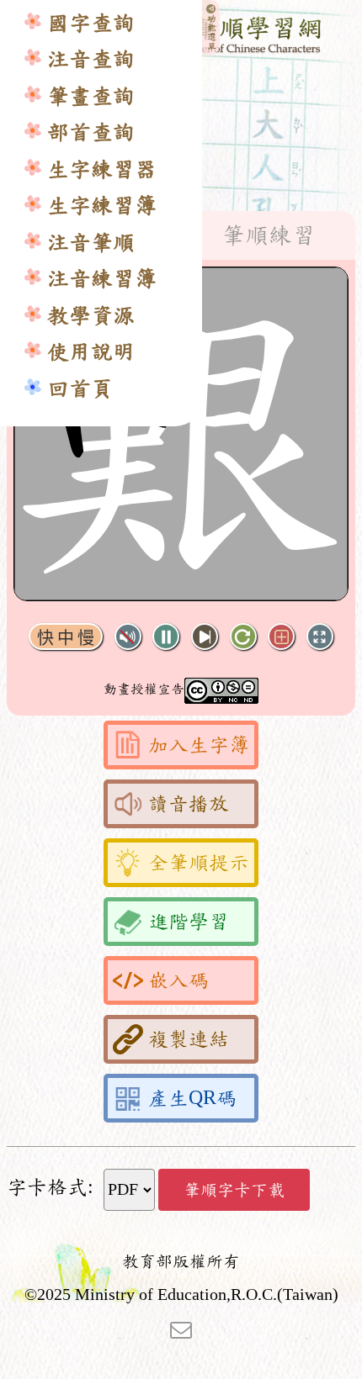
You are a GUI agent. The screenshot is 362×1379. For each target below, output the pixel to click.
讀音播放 (188, 804)
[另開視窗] (181, 1328)
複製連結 (188, 1039)
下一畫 (204, 637)
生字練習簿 (102, 205)
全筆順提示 (198, 863)
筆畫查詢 (91, 96)
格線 (281, 637)
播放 (166, 637)
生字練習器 (102, 169)
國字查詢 (91, 23)
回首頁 (80, 388)
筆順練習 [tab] (268, 235)
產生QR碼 (192, 1098)
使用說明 (91, 351)
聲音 (128, 637)
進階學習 (188, 921)
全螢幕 (320, 637)
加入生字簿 (198, 745)
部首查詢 (91, 132)
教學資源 (91, 315)
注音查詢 (91, 59)
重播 (243, 637)
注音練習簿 (102, 278)
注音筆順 (91, 242)
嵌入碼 (178, 980)
